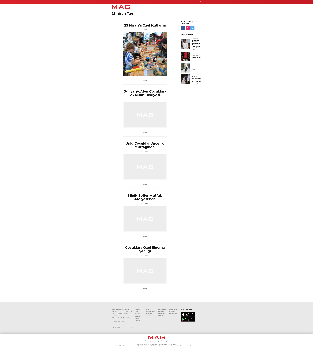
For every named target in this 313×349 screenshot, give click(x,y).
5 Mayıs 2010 (147, 244)
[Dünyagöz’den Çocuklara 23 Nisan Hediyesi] (145, 115)
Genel (141, 140)
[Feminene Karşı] (185, 67)
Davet (138, 22)
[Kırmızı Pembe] (185, 56)
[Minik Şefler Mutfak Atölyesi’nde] (145, 219)
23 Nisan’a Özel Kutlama (145, 25)
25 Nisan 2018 (150, 22)
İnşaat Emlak (173, 309)
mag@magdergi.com (119, 321)
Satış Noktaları (138, 312)
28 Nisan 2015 (147, 192)
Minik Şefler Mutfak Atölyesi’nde (145, 197)
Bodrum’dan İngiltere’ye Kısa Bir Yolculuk (135, 2)
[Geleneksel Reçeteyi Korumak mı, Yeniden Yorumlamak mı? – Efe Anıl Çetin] (185, 43)
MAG (146, 29)
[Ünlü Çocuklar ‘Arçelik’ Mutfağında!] (145, 167)
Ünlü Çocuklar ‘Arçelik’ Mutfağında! (145, 145)
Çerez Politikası (138, 315)
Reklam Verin (150, 311)
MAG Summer (162, 309)
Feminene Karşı (195, 68)
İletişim (137, 309)
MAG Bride (161, 313)
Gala (141, 244)
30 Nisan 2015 (147, 88)
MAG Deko (161, 315)
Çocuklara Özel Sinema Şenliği (145, 249)
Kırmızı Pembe (196, 57)
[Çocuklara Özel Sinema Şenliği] (145, 271)
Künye (148, 309)
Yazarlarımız (173, 313)
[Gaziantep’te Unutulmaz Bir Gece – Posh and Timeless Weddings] (185, 79)
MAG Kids (161, 311)
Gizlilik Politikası (138, 319)
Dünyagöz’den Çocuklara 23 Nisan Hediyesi (144, 93)
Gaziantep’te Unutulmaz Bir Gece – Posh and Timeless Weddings (196, 80)
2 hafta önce (195, 38)
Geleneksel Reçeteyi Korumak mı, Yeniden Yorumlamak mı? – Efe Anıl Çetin (196, 44)
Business (172, 311)
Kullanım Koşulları (149, 314)
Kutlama (143, 22)
